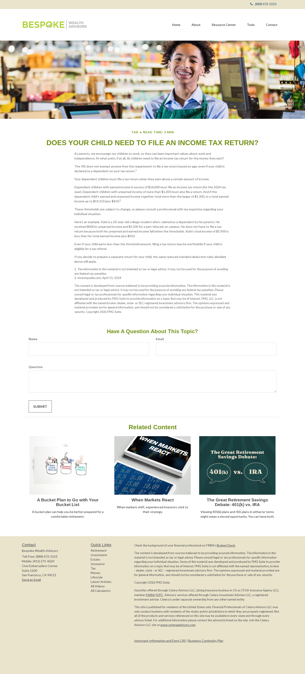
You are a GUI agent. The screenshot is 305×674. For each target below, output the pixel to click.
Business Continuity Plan (205, 641)
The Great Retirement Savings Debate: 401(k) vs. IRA (237, 502)
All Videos (98, 586)
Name (33, 339)
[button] (196, 24)
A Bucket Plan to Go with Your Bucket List (67, 502)
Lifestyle (97, 577)
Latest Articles (101, 582)
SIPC (159, 595)
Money (95, 573)
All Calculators (101, 590)
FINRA (150, 595)
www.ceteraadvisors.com (178, 625)
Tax (93, 568)
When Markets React (153, 500)
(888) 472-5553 (265, 4)
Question (36, 367)
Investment (99, 555)
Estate (95, 559)
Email (160, 339)
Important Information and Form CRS (160, 641)
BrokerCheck (226, 545)
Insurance (98, 564)
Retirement (99, 550)
